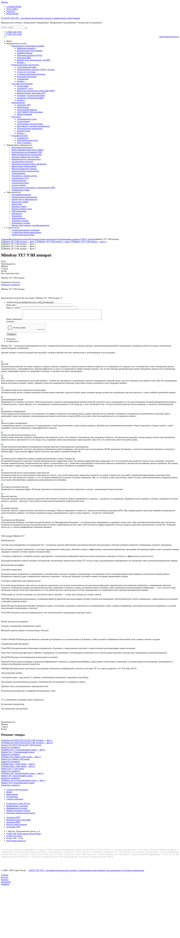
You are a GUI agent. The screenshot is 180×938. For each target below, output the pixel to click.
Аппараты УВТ (24, 105)
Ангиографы (22, 86)
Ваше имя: (11, 305)
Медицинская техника (19, 239)
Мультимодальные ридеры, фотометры (29, 164)
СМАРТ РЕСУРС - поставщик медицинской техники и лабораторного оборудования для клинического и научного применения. (86, 870)
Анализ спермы (19, 185)
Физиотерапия (18, 102)
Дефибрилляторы (25, 53)
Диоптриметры (18, 218)
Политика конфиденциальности (20, 813)
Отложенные (12, 797)
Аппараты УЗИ (13, 827)
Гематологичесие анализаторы (25, 171)
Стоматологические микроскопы (26, 232)
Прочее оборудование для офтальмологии (30, 225)
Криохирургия (23, 131)
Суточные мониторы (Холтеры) (31, 74)
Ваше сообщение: (14, 319)
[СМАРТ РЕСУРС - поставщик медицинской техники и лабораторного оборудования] (40, 18)
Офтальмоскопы (19, 211)
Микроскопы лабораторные (24, 166)
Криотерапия (23, 107)
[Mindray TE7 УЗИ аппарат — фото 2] (54, 241)
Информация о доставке (17, 806)
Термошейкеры (18, 173)
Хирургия (16, 117)
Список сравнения (14, 799)
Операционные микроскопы (29, 128)
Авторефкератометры (21, 195)
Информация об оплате (16, 808)
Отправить (11, 334)
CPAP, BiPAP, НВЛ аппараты (30, 112)
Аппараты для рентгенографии (31, 95)
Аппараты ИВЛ (24, 58)
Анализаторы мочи (20, 183)
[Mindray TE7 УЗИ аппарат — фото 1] (18, 241)
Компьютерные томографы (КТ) (31, 93)
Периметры (17, 213)
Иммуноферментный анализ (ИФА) (28, 150)
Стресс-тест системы (26, 72)
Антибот (10, 321)
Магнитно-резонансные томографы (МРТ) (36, 91)
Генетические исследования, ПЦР (27, 152)
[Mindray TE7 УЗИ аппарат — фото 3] (89, 241)
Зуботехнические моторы (23, 235)
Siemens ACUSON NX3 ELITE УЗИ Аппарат (21, 745)
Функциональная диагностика (25, 65)
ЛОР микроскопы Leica (27, 140)
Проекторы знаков (20, 202)
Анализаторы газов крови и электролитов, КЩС (33, 187)
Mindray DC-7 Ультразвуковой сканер (18, 752)
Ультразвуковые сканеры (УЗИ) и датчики (36, 69)
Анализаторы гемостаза (22, 161)
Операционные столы (27, 119)
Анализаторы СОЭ (20, 178)
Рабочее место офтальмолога (24, 199)
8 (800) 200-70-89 (14, 32)
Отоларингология (20, 135)
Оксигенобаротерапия (27, 109)
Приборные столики (21, 223)
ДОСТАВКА (12, 9)
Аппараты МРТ (13, 817)
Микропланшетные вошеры (24, 169)
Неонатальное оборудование (30, 50)
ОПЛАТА (10, 11)
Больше (21, 62)
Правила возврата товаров (18, 810)
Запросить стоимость (10, 284)
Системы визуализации (22, 84)
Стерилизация (23, 121)
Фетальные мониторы (27, 76)
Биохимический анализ (22, 147)
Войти (9, 792)
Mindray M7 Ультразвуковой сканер (17, 776)
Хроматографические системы (25, 157)
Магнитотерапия (24, 114)
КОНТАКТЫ (12, 14)
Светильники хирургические (30, 124)
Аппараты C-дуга (25, 88)
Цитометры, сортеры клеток (24, 176)
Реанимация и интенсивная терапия (28, 46)
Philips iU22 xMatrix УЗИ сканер (15, 759)
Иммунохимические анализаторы (27, 154)
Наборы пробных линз (22, 209)
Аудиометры (22, 138)
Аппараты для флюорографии (30, 98)
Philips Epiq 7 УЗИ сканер (12, 768)
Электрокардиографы (26, 67)
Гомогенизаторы (19, 180)
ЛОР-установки (24, 143)
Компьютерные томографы (18, 820)
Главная (4, 239)
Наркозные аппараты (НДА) (29, 55)
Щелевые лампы (19, 206)
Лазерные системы (20, 220)
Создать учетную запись (17, 789)
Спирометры (22, 79)
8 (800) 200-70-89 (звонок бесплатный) (23, 834)
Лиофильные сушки (21, 190)
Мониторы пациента (26, 48)
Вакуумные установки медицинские (33, 126)
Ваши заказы (12, 794)
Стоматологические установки (25, 230)
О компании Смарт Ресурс (18, 803)
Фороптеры (17, 204)
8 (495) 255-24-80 (14, 34)
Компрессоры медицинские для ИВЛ (33, 60)
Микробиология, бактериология (26, 159)
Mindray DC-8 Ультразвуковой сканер (18, 783)
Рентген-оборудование (16, 824)
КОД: (3, 261)
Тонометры (17, 216)
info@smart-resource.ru (169, 37)
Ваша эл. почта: (13, 308)
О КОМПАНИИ (13, 7)
